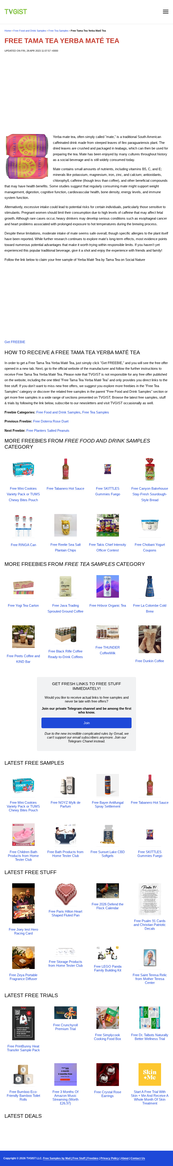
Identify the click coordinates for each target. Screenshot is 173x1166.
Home (8, 30)
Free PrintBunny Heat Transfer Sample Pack (23, 1048)
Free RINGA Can (23, 545)
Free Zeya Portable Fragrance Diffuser (23, 977)
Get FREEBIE (15, 342)
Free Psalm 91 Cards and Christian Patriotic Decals (150, 924)
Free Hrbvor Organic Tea (107, 605)
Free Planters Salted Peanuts (47, 430)
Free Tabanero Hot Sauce (65, 488)
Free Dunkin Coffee (149, 661)
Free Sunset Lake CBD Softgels (108, 854)
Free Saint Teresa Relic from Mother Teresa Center (150, 979)
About (125, 1158)
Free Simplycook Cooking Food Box (107, 1037)
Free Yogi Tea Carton (23, 605)
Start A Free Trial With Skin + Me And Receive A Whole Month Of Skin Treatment (149, 1097)
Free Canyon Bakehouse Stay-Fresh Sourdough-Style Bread (149, 494)
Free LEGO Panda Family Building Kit (107, 968)
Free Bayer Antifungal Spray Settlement (107, 804)
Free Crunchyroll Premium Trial (65, 1027)
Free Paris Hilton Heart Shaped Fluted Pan (65, 913)
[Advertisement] (86, 93)
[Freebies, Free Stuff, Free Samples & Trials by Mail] (16, 13)
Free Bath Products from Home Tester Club (65, 854)
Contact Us (138, 1158)
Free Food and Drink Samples (29, 30)
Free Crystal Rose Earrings (107, 1094)
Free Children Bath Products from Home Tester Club (23, 855)
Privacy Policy (109, 1158)
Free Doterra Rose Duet (50, 421)
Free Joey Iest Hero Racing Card (23, 931)
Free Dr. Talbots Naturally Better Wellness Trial (149, 1037)
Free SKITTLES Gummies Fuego (149, 854)
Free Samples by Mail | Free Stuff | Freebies (70, 1158)
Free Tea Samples (58, 30)
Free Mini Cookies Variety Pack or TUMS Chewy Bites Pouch (23, 494)
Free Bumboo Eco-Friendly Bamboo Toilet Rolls (23, 1095)
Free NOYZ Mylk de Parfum (65, 804)
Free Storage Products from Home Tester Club (65, 963)
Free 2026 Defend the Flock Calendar (107, 906)
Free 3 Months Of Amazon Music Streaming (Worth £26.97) (65, 1097)
